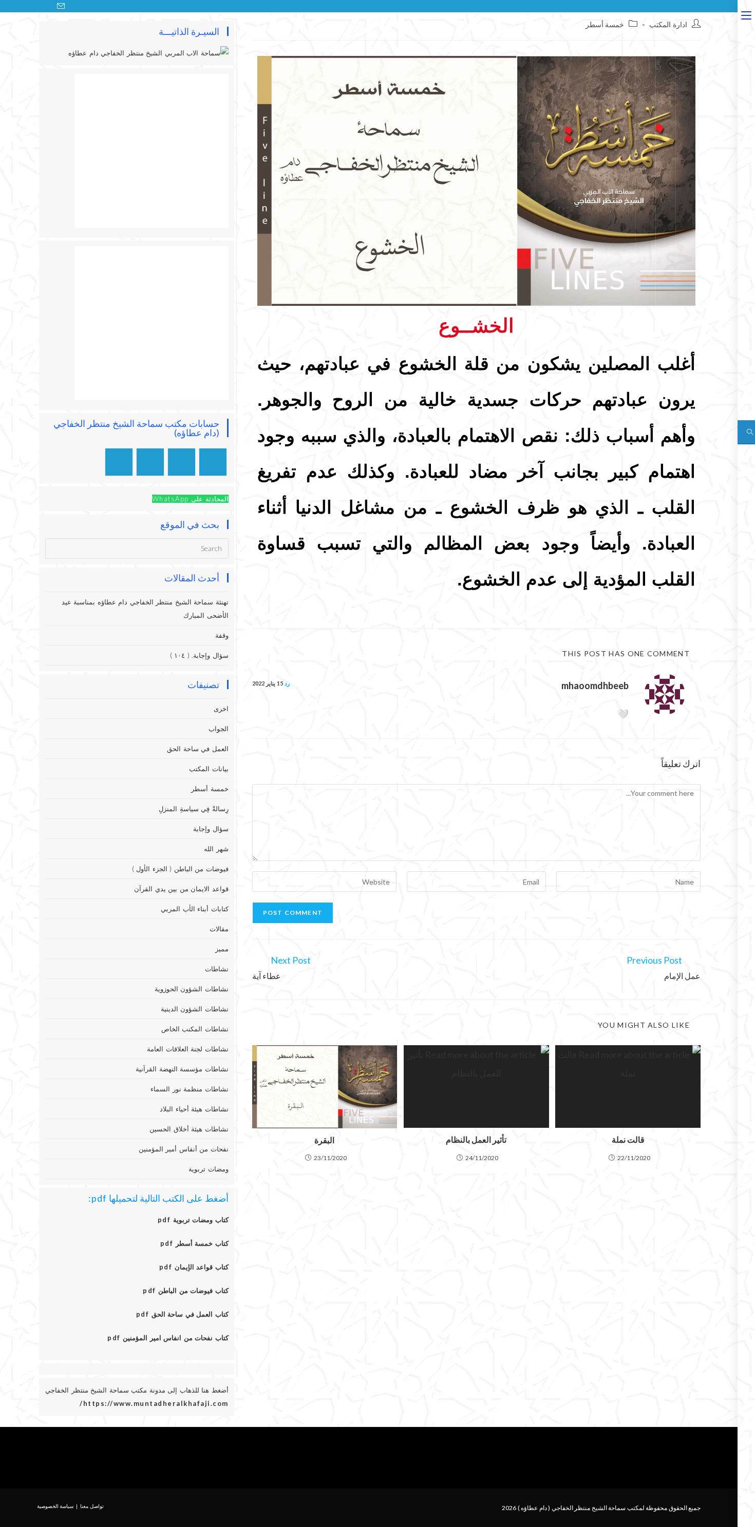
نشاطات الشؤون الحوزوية (192, 989)
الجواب (219, 729)
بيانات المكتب (209, 769)
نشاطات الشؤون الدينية (195, 1009)
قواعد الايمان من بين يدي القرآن (181, 889)
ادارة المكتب (668, 24)
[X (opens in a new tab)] (11, 6)
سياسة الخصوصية (55, 1506)
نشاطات (217, 969)
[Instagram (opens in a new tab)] (35, 6)
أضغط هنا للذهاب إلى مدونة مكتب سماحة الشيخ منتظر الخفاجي (137, 1390)
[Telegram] (119, 462)
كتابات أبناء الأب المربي (195, 909)
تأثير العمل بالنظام (476, 1139)
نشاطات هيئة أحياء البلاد (194, 1109)
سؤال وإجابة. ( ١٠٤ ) (199, 655)
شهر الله (216, 849)
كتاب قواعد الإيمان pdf (194, 1267)
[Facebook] (415, 1458)
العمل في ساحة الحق (198, 749)
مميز (222, 949)
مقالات (219, 929)
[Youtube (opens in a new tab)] (48, 6)
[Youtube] (150, 462)
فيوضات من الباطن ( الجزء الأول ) (180, 869)
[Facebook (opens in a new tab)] (23, 6)
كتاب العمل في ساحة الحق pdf (182, 1314)
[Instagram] (181, 462)
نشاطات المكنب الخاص (195, 1029)
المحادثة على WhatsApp (190, 499)
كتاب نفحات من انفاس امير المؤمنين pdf (168, 1338)
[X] (213, 462)
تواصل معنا (92, 1506)
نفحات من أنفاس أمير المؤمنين (184, 1149)
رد (287, 683)
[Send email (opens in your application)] (61, 6)
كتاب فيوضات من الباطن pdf (186, 1290)
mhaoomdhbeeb (595, 685)
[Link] (353, 1458)
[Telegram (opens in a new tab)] (72, 6)
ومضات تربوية (208, 1169)
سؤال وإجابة (211, 829)
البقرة (324, 1140)
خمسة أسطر (605, 24)
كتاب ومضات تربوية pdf (193, 1220)
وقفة (222, 635)
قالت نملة (628, 1139)
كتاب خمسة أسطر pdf (194, 1243)
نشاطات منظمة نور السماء (189, 1089)
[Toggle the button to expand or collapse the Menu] (746, 14)
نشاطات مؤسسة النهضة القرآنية (182, 1069)
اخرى (221, 708)
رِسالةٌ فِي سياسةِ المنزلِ (194, 809)
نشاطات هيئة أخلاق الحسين (189, 1129)
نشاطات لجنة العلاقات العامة (188, 1049)
